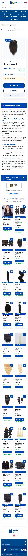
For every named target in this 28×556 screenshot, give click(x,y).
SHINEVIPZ (15, 193)
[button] (5, 11)
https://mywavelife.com (14, 190)
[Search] (25, 7)
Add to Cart (14, 85)
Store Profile (15, 95)
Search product (10, 25)
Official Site (15, 91)
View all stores (14, 549)
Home (3, 25)
